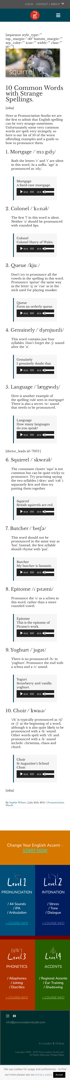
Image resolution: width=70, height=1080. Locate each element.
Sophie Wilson (17, 802)
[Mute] (44, 192)
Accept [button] (59, 1074)
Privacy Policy (57, 1054)
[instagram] (7, 1015)
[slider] (48, 191)
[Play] (21, 192)
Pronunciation (55, 802)
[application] (35, 192)
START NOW (35, 850)
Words (9, 805)
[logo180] (35, 12)
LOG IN (29, 4)
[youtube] (14, 1015)
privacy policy (43, 1074)
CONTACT (42, 4)
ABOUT (55, 4)
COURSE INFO (18, 923)
